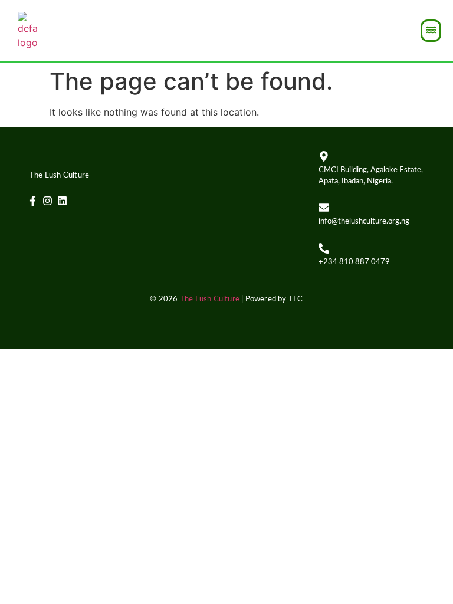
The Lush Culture (209, 299)
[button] (431, 30)
